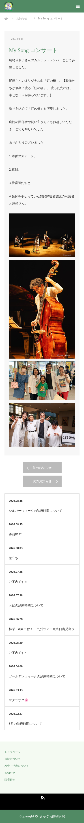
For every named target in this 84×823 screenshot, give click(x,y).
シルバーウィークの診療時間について (35, 510)
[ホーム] (1, 17)
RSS (42, 797)
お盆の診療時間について (26, 605)
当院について (12, 759)
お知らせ (9, 773)
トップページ (12, 752)
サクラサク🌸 (18, 700)
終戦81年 (15, 534)
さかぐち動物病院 (52, 816)
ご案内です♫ (18, 581)
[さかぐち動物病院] (22, 6)
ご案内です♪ (17, 652)
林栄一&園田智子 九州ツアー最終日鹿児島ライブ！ (42, 631)
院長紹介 (9, 779)
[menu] (77, 6)
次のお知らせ (42, 481)
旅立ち (13, 558)
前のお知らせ (42, 468)
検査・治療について (16, 766)
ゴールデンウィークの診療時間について (37, 676)
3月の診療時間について (25, 723)
